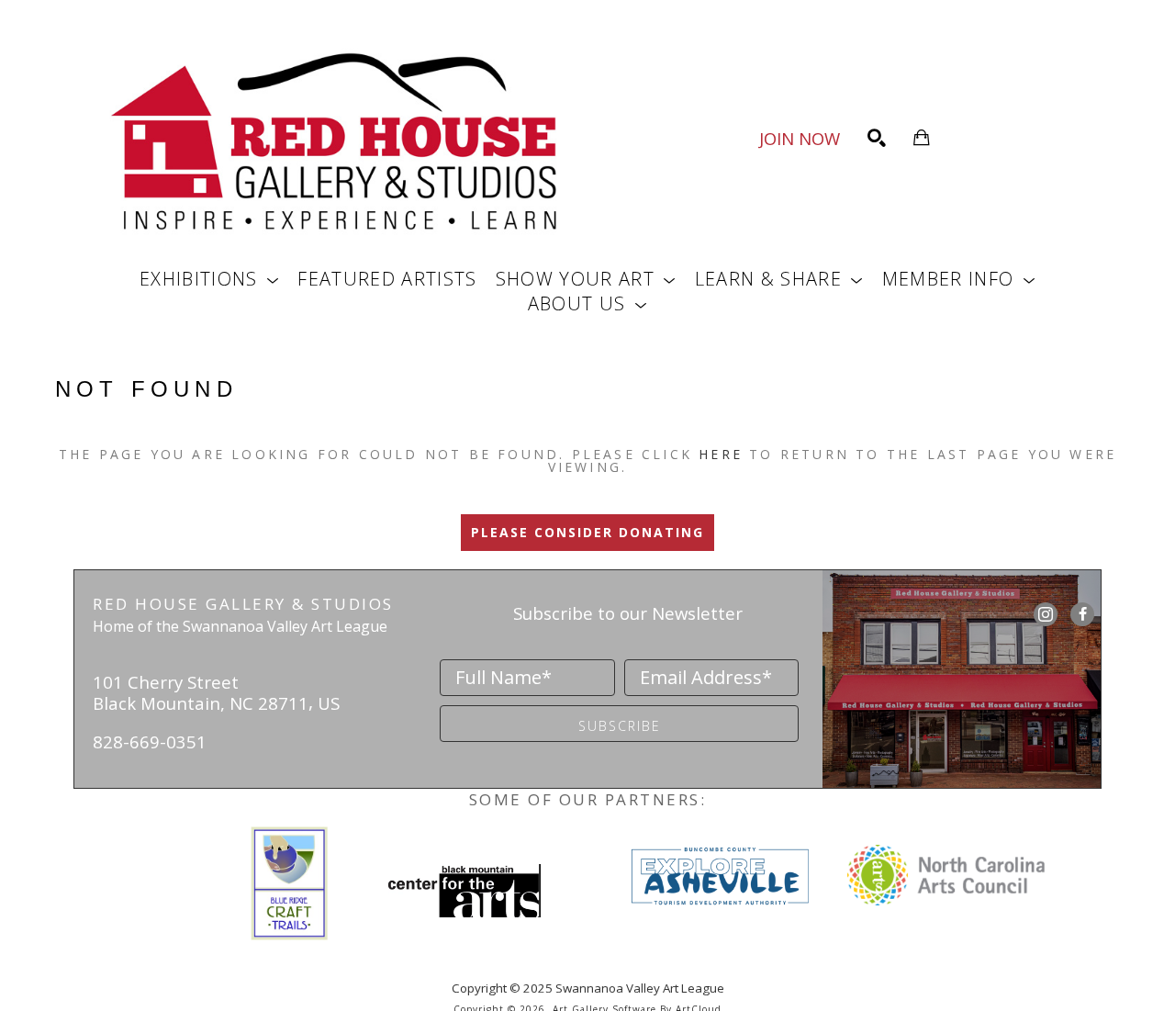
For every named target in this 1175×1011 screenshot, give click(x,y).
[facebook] (1082, 614)
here (721, 454)
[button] (209, 278)
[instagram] (1046, 614)
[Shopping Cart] (921, 138)
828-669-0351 (150, 741)
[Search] (876, 138)
